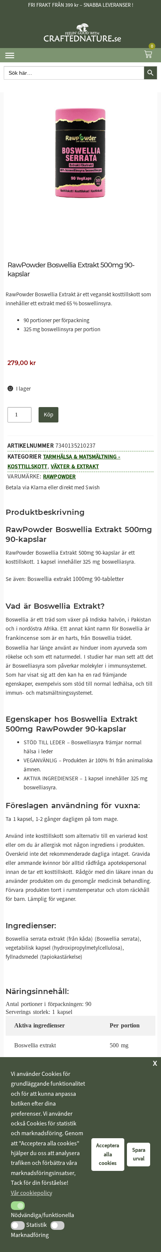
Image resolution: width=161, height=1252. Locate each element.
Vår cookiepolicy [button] (31, 1193)
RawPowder (59, 476)
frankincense (22, 638)
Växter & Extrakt (75, 466)
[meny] (9, 55)
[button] (18, 1205)
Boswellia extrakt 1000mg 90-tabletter (75, 579)
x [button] (155, 1062)
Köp (48, 414)
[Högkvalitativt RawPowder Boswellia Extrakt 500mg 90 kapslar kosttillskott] (80, 153)
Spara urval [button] (138, 1154)
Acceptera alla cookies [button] (107, 1154)
